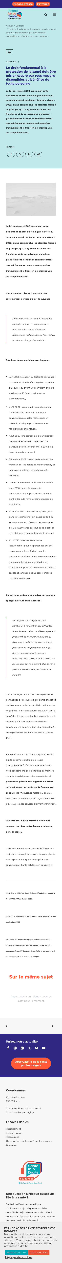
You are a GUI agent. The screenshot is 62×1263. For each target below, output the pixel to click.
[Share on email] (38, 154)
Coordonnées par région (20, 1112)
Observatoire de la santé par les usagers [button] (31, 1063)
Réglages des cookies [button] (18, 1257)
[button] (54, 14)
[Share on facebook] (11, 154)
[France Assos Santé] (15, 14)
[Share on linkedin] (29, 154)
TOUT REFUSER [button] (38, 1252)
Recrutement (13, 1128)
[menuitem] (23, 4)
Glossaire (11, 1145)
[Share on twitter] (20, 154)
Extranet (43, 4)
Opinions (20, 26)
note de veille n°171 (42, 939)
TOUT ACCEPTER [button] (16, 1252)
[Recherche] (44, 14)
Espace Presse (23, 4)
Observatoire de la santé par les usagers (29, 1141)
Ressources (12, 1137)
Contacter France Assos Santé (23, 1108)
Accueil (9, 26)
